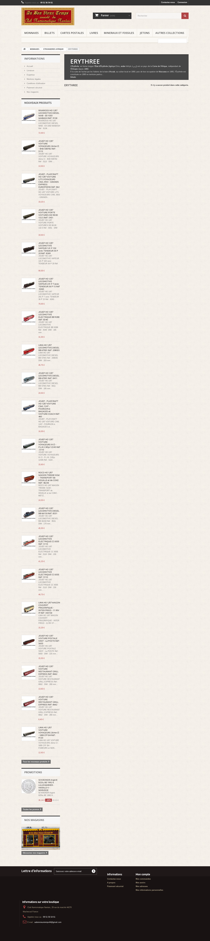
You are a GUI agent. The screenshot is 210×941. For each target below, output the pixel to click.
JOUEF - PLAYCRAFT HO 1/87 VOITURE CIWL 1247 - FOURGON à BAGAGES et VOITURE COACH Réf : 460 (49, 409)
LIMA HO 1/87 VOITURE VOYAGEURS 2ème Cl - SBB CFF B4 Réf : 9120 (48, 732)
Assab (112, 72)
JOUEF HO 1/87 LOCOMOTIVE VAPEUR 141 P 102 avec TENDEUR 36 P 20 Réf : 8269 (48, 248)
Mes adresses (142, 886)
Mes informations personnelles (149, 890)
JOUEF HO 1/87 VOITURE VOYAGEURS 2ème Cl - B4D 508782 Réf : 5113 (48, 146)
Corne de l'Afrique (159, 66)
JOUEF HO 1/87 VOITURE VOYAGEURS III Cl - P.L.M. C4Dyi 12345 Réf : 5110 (49, 444)
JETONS (145, 33)
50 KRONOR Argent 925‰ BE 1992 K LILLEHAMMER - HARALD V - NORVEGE (47, 785)
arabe (123, 66)
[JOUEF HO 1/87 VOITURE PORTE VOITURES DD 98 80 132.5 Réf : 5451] (28, 216)
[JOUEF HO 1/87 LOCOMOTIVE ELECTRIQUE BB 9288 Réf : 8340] (28, 318)
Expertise (30, 75)
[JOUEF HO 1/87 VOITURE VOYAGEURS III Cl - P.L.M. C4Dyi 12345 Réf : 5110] (28, 446)
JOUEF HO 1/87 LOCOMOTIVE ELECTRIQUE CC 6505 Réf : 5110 (48, 540)
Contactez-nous (168, 2)
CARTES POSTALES (72, 33)
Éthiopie (74, 69)
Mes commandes (143, 879)
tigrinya (112, 66)
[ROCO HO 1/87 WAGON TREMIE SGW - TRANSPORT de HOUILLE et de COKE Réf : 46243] (28, 479)
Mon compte (143, 874)
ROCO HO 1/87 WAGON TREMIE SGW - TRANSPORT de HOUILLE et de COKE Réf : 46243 (49, 477)
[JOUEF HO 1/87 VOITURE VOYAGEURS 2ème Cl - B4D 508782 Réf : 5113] (28, 147)
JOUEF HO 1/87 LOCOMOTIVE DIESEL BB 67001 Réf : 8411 (48, 375)
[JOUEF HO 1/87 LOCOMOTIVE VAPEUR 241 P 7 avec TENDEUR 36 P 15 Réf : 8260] (28, 285)
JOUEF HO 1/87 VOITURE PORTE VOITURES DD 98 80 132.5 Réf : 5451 (48, 214)
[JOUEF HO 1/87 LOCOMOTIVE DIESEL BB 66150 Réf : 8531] (28, 514)
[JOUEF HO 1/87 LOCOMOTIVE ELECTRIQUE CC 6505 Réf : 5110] (28, 542)
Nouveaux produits (38, 102)
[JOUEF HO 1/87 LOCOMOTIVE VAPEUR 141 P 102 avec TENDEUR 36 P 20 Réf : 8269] (28, 249)
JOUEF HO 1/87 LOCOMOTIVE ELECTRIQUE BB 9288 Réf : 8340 (48, 316)
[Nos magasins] (40, 838)
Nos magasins (32, 92)
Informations (34, 58)
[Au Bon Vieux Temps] (47, 16)
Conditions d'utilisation (35, 83)
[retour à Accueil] (24, 49)
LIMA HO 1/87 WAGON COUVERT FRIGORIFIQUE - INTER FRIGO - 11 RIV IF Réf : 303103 (49, 607)
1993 (86, 69)
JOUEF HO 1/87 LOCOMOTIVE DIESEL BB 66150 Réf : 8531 (48, 511)
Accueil (29, 66)
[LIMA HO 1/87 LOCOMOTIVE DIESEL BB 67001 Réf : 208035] (28, 351)
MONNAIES (31, 33)
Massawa (163, 72)
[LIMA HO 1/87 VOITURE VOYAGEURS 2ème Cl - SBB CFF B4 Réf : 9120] (28, 734)
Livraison (30, 70)
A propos (111, 883)
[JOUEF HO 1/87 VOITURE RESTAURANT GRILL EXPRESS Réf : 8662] (28, 672)
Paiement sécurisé (34, 88)
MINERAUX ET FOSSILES (119, 33)
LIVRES (94, 33)
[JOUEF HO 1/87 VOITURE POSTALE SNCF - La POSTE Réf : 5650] (28, 642)
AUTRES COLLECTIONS (169, 33)
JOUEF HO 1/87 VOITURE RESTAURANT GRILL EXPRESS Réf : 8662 (48, 670)
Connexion (182, 2)
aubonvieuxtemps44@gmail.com (47, 922)
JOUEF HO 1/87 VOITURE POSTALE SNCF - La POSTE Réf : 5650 (49, 639)
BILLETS (49, 33)
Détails (73, 77)
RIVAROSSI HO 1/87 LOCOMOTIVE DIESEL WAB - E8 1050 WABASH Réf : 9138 (48, 114)
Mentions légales (33, 79)
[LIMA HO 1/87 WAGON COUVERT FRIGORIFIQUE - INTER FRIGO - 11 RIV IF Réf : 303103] (28, 609)
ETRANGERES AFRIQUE (53, 49)
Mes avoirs (140, 883)
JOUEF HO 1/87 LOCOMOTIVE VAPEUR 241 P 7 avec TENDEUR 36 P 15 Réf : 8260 (49, 284)
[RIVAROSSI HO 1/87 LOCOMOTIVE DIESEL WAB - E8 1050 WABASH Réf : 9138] (28, 117)
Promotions (33, 772)
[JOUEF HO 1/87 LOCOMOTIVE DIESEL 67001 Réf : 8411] (28, 379)
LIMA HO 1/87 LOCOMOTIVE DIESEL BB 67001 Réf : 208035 (49, 347)
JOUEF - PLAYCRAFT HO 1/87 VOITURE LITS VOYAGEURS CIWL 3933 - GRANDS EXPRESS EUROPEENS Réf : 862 (49, 180)
